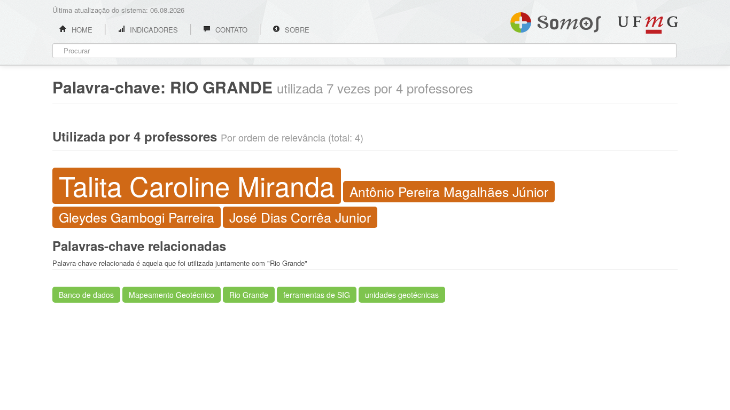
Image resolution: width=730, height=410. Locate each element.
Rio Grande (248, 294)
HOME (80, 30)
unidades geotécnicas (402, 294)
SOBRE (296, 30)
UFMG (648, 25)
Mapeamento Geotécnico (171, 294)
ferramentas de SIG (316, 294)
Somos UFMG (555, 20)
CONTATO (230, 30)
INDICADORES (153, 30)
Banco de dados (86, 294)
